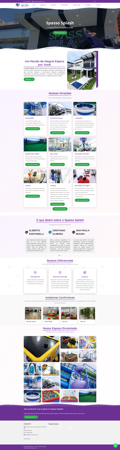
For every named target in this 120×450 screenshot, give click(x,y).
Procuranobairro (40, 448)
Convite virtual (27, 438)
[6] (32, 396)
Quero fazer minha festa (32, 128)
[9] (87, 396)
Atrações (53, 5)
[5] (51, 382)
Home (33, 5)
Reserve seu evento (60, 32)
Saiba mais (28, 79)
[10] (69, 342)
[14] (32, 369)
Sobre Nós (43, 5)
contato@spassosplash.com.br (39, 1)
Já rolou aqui (76, 5)
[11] (87, 342)
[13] (87, 355)
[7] (51, 396)
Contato (98, 5)
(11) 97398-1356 (28, 1)
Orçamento (88, 5)
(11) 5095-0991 (28, 430)
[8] (69, 396)
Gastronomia (64, 5)
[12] (69, 355)
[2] (51, 369)
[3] (78, 376)
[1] (42, 349)
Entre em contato (30, 417)
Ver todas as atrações (60, 209)
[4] (32, 382)
